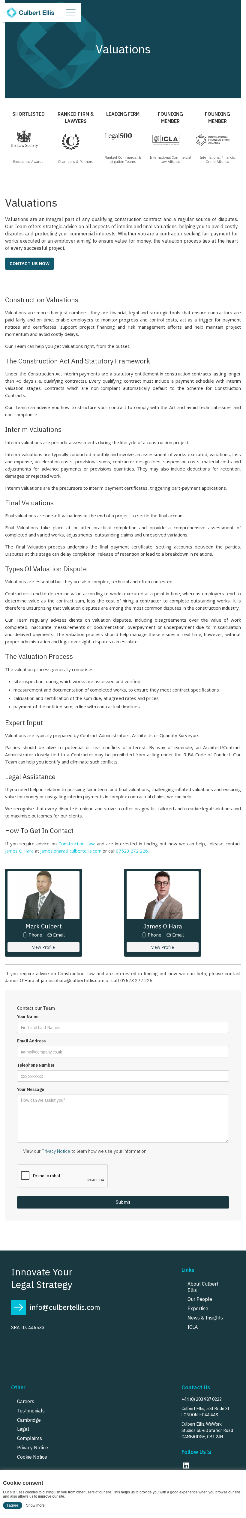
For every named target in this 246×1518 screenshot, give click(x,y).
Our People (200, 1299)
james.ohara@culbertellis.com (70, 851)
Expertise (198, 1308)
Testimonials (31, 1411)
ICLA (193, 1327)
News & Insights (205, 1318)
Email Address (31, 1041)
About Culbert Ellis (203, 1287)
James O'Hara (19, 851)
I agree (12, 1505)
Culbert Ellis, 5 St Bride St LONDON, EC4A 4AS (206, 1412)
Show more (35, 1505)
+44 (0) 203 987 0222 (202, 1399)
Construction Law (76, 844)
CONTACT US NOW (30, 263)
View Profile (43, 947)
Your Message (30, 1089)
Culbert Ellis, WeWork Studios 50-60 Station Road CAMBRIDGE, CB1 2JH (207, 1430)
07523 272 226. (132, 851)
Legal (23, 1429)
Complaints (29, 1438)
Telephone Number (36, 1065)
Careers (25, 1401)
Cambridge (29, 1420)
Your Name (27, 1016)
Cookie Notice (32, 1457)
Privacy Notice (56, 1151)
